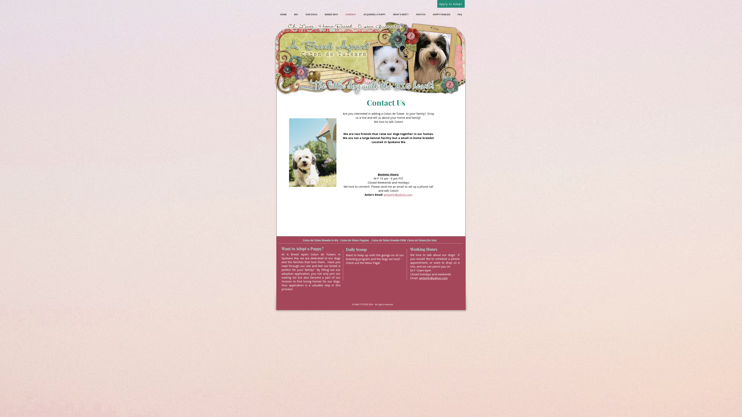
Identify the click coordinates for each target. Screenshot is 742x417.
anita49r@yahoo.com (398, 195)
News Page (372, 263)
